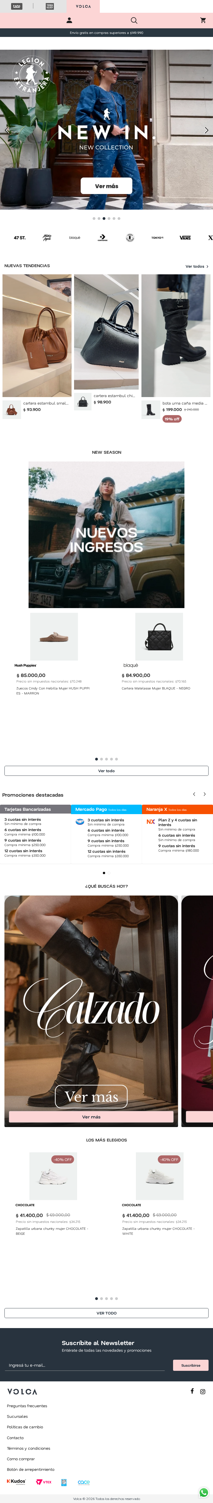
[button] (94, 218)
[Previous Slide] (6, 130)
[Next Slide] (207, 130)
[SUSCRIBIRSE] (191, 1365)
